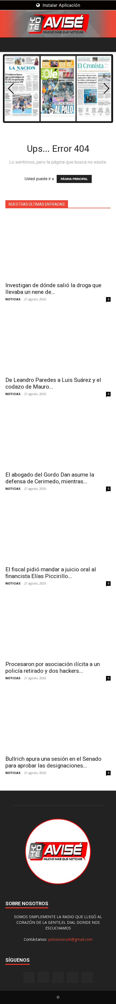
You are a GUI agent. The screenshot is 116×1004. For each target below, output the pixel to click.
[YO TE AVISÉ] (58, 23)
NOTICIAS (13, 299)
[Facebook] (28, 977)
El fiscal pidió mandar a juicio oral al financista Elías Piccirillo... (50, 572)
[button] (9, 44)
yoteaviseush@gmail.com (70, 939)
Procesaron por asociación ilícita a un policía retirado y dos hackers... (52, 667)
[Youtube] (87, 977)
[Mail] (58, 977)
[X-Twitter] (72, 977)
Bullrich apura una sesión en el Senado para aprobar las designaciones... (53, 762)
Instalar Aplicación (60, 5)
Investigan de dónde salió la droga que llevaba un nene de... (53, 288)
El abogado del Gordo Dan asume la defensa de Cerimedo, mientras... (49, 478)
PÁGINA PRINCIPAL (74, 179)
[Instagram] (43, 977)
